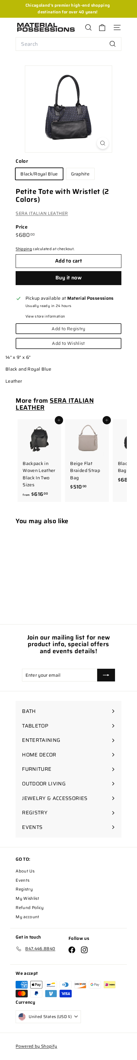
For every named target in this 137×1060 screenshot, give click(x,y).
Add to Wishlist (68, 343)
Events (22, 880)
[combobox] (68, 44)
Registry (24, 889)
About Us (25, 871)
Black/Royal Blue (39, 173)
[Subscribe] (106, 675)
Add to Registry (68, 328)
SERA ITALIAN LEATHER (42, 213)
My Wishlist (27, 898)
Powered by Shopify (36, 1046)
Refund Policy (30, 907)
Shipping (24, 249)
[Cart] (102, 27)
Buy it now (68, 278)
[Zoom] (103, 143)
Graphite (80, 173)
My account (28, 916)
